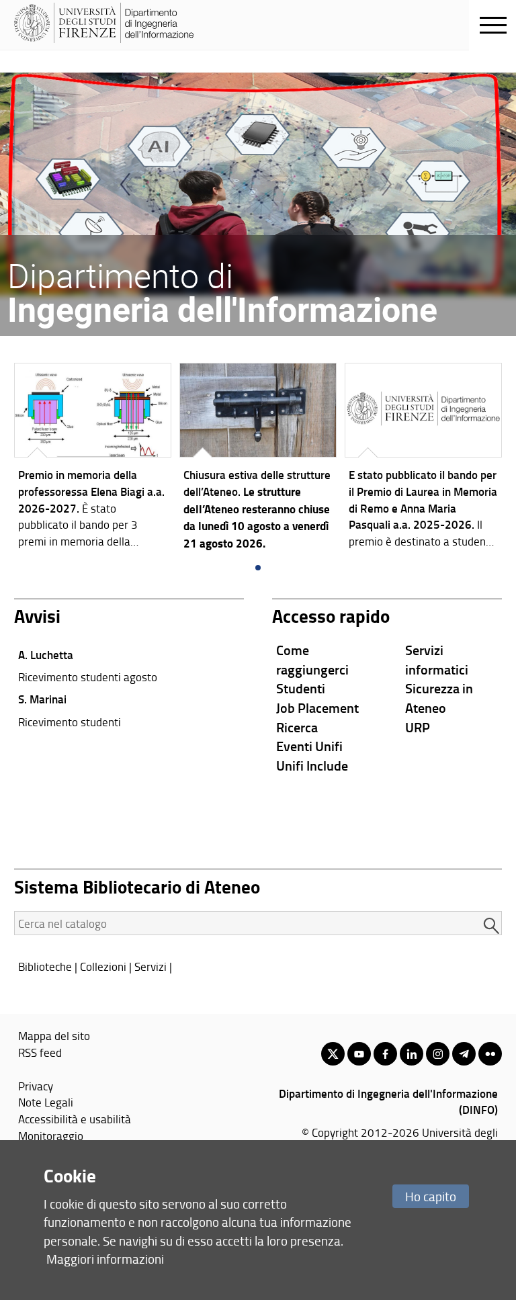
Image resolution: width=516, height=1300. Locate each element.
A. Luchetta (45, 654)
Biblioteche (45, 966)
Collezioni (103, 966)
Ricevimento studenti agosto (87, 676)
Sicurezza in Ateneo (439, 698)
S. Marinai (42, 699)
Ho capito (430, 1196)
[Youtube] (359, 1054)
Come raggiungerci (312, 659)
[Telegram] (464, 1054)
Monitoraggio (50, 1135)
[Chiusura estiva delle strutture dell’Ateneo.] (258, 460)
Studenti (300, 688)
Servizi (150, 966)
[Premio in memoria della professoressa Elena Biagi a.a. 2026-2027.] (92, 459)
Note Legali (45, 1102)
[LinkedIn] (411, 1054)
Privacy (35, 1086)
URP (417, 727)
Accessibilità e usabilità (74, 1119)
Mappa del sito (54, 1035)
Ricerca (297, 727)
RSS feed (40, 1052)
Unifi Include (312, 765)
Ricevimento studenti (69, 721)
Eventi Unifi (309, 745)
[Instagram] (437, 1054)
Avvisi (37, 616)
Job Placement (317, 707)
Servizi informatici (436, 659)
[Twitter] (333, 1054)
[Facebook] (385, 1054)
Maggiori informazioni (105, 1259)
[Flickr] (490, 1054)
